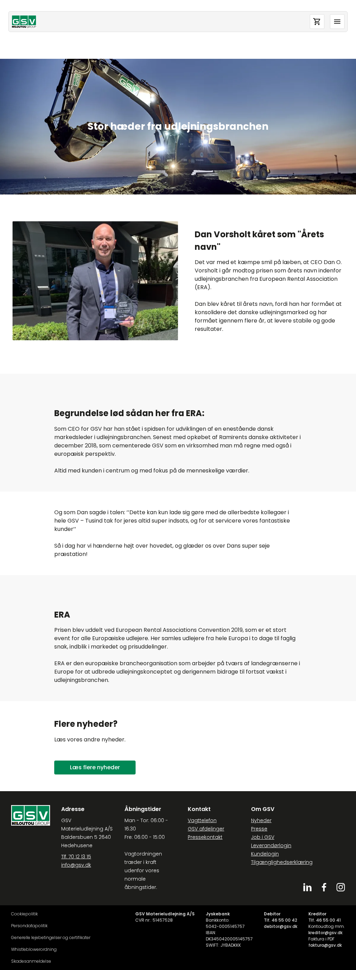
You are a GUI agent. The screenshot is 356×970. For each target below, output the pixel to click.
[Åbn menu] (337, 21)
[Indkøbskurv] (317, 21)
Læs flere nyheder (95, 767)
